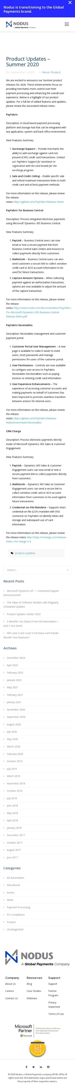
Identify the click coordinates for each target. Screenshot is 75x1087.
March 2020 (13, 746)
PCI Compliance (16, 914)
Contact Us (11, 998)
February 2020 (15, 754)
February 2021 (15, 694)
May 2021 (12, 687)
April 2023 (12, 665)
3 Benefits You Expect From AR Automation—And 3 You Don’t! (31, 623)
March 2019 (13, 776)
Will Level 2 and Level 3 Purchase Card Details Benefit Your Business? (31, 635)
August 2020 (14, 724)
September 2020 (16, 717)
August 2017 (14, 850)
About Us (10, 983)
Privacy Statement (54, 1004)
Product (56, 72)
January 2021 (14, 702)
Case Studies (34, 991)
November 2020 (16, 709)
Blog (29, 983)
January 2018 (14, 827)
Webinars (32, 998)
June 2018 (12, 805)
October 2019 (14, 761)
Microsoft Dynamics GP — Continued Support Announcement (31, 593)
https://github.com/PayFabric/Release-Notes (39, 201)
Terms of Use (56, 1014)
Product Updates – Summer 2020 (28, 61)
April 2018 (12, 820)
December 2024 (16, 657)
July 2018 (12, 798)
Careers (9, 991)
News (45, 72)
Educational (13, 885)
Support (52, 983)
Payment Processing (18, 907)
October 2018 (14, 790)
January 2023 (14, 680)
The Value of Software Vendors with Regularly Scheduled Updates (30, 604)
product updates (25, 553)
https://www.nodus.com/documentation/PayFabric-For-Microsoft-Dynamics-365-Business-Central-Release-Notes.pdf (39, 312)
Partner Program (53, 993)
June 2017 (12, 857)
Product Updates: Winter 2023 (24, 614)
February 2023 (15, 672)
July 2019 (12, 768)
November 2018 (16, 783)
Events (10, 892)
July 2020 (12, 731)
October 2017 (14, 842)
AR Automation (15, 877)
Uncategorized (15, 929)
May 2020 (12, 739)
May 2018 (12, 813)
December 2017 (16, 835)
